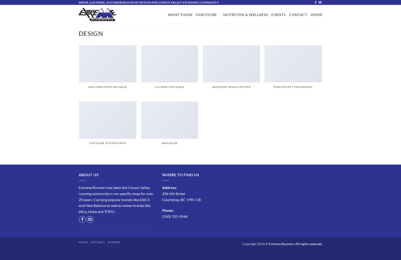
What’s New (180, 14)
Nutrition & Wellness (245, 14)
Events (278, 14)
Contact (298, 14)
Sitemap (114, 242)
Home (316, 14)
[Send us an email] (320, 2)
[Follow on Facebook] (315, 2)
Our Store (206, 14)
